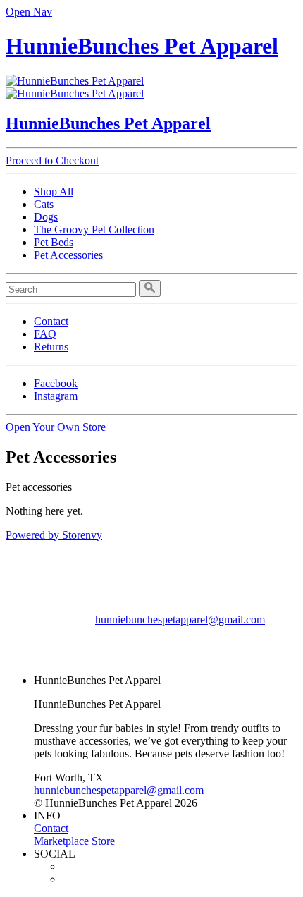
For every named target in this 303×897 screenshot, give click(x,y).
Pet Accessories (68, 255)
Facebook (56, 383)
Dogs (46, 217)
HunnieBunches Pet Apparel (142, 46)
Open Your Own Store (56, 427)
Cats (44, 204)
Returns (51, 347)
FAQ (45, 334)
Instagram (56, 396)
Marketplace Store (74, 841)
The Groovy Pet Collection (94, 230)
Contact (51, 321)
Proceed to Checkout (52, 160)
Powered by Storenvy (54, 535)
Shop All (53, 191)
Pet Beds (53, 242)
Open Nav (29, 12)
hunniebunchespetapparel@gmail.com (180, 620)
